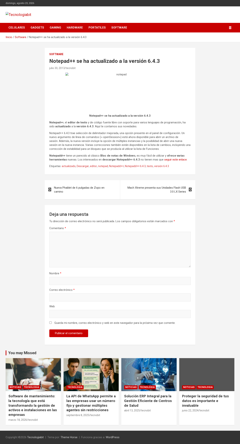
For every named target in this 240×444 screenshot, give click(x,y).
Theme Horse (69, 437)
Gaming (55, 27)
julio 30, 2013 (57, 68)
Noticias (15, 387)
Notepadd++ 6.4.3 (135, 166)
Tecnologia (31, 387)
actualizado (69, 166)
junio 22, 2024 (190, 410)
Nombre (55, 273)
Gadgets (37, 27)
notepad (103, 166)
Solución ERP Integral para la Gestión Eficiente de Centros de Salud (148, 400)
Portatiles (97, 27)
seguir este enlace (175, 159)
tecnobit (71, 68)
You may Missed (22, 353)
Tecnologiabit (35, 437)
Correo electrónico (62, 290)
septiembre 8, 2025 (77, 415)
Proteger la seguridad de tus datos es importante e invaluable (205, 400)
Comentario (57, 228)
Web (52, 306)
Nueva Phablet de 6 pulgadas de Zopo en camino (79, 189)
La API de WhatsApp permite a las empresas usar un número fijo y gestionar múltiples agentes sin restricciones (91, 403)
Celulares (16, 27)
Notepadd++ (116, 166)
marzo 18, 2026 (17, 419)
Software (119, 27)
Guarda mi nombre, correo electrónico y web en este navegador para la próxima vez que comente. (114, 323)
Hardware (75, 27)
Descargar (83, 166)
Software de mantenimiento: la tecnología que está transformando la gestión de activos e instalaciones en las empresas (32, 405)
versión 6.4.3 (161, 166)
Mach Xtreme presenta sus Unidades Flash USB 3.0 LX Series (157, 189)
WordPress (112, 437)
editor (93, 166)
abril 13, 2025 (132, 410)
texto (150, 166)
